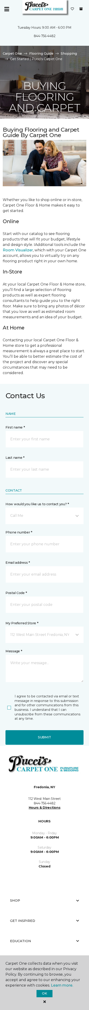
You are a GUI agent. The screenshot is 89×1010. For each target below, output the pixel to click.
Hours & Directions (44, 808)
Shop (15, 900)
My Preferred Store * (21, 623)
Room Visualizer (18, 250)
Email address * (17, 562)
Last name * (14, 457)
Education (20, 941)
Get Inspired (22, 921)
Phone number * (18, 532)
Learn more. (62, 985)
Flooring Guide (41, 53)
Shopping (69, 53)
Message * (13, 651)
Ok (44, 993)
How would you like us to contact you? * (37, 504)
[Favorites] (72, 9)
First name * (15, 427)
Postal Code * (16, 592)
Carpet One (12, 53)
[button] (44, 516)
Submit (44, 737)
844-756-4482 (44, 36)
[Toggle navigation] (7, 9)
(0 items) (81, 8)
